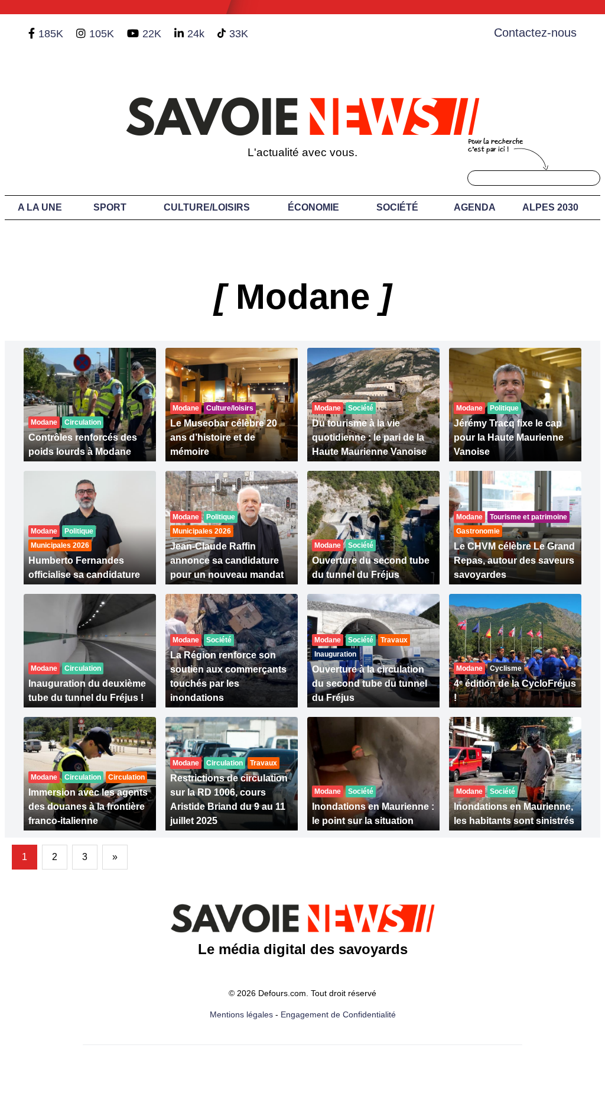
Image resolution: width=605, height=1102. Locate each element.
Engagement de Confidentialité (338, 1014)
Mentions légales (241, 1014)
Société (397, 207)
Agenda (475, 207)
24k (195, 34)
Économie (313, 207)
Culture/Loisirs (207, 207)
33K (238, 34)
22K (151, 34)
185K (50, 34)
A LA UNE (40, 207)
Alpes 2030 (550, 207)
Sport (109, 207)
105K (101, 34)
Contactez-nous (535, 32)
